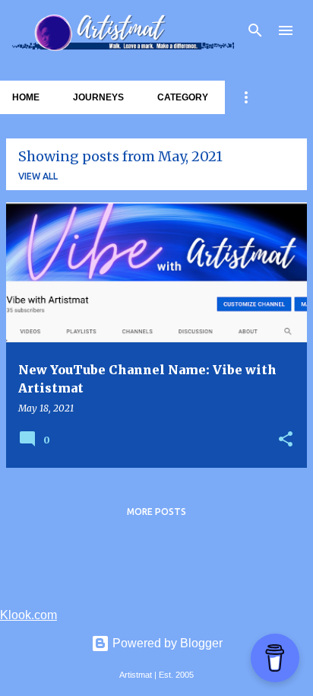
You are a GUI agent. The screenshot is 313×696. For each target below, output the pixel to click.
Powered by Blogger (166, 643)
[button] (286, 440)
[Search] (255, 30)
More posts (156, 511)
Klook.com (28, 615)
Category (182, 97)
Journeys (98, 97)
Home (26, 97)
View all (38, 176)
